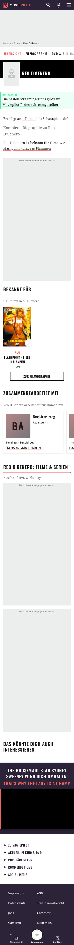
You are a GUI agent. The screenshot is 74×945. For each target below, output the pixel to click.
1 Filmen (29, 118)
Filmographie (36, 53)
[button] (16, 940)
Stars (17, 43)
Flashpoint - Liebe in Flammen (27, 148)
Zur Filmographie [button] (37, 376)
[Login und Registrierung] (58, 5)
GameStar (44, 913)
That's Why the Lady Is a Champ (37, 783)
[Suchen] (48, 5)
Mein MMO (44, 923)
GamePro (14, 923)
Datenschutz (16, 903)
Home (7, 43)
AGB (40, 893)
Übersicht (12, 53)
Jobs (11, 913)
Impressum (16, 893)
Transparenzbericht (50, 903)
